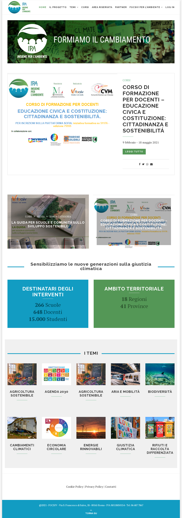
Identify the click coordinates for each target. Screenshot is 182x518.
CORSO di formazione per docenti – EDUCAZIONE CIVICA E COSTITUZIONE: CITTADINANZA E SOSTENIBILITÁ (145, 109)
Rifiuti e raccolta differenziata (160, 449)
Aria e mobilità (125, 392)
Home (42, 7)
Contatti (110, 487)
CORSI (85, 7)
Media (41, 216)
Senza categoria (60, 216)
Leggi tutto (134, 151)
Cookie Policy (74, 487)
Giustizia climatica (125, 447)
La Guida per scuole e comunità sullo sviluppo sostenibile (48, 224)
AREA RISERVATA (102, 7)
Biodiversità (160, 392)
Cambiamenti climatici (22, 447)
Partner (121, 7)
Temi (72, 7)
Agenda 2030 (56, 392)
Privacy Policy (94, 487)
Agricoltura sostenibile (22, 393)
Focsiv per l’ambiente (145, 7)
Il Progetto (58, 7)
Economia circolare (56, 447)
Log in (170, 7)
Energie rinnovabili (91, 447)
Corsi (126, 80)
